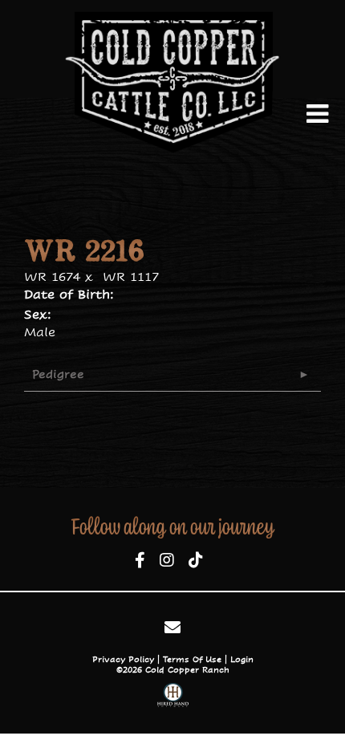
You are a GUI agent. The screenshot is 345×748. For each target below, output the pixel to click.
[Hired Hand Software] (173, 697)
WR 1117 (131, 276)
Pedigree (58, 374)
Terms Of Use (192, 659)
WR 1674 (52, 276)
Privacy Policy (123, 659)
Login (242, 659)
